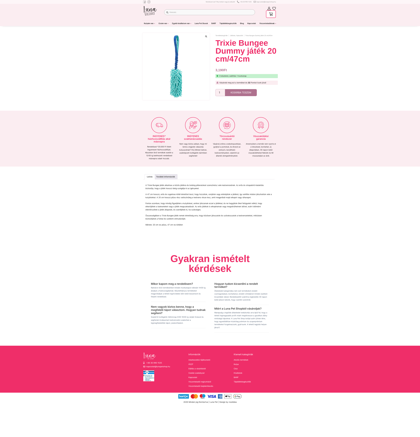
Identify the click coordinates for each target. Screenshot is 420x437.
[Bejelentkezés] (269, 8)
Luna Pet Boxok (201, 23)
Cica (236, 369)
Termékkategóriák (221, 35)
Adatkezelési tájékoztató (199, 360)
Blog (242, 23)
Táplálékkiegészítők (228, 23)
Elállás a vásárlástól (197, 369)
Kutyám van (148, 23)
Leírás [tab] (150, 177)
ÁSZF (190, 364)
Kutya (236, 364)
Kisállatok (238, 373)
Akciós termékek (241, 360)
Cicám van (162, 23)
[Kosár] (271, 14)
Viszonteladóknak (267, 23)
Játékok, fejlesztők (236, 35)
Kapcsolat (251, 23)
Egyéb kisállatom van (181, 23)
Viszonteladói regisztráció (199, 382)
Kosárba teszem (241, 92)
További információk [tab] (165, 177)
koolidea (233, 402)
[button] (206, 36)
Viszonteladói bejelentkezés (200, 386)
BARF (213, 23)
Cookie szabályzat (196, 373)
